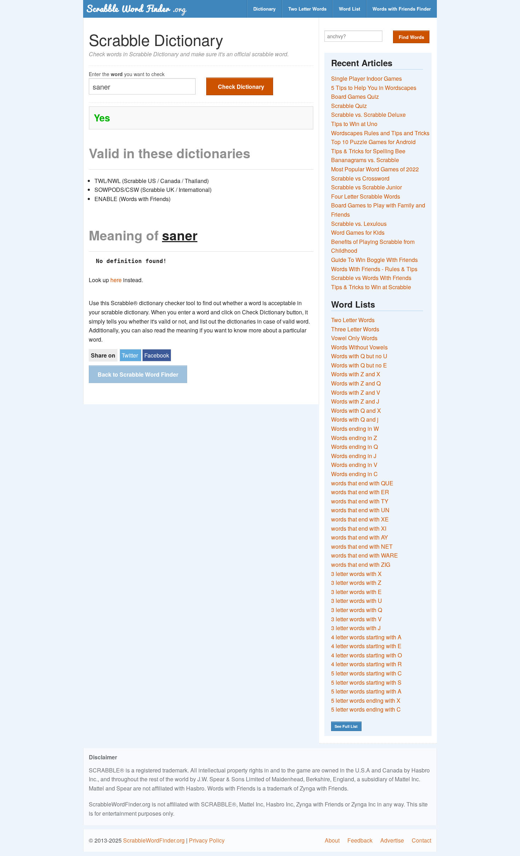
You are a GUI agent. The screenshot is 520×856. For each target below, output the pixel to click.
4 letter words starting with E (366, 646)
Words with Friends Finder (401, 8)
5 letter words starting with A (366, 691)
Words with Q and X (356, 410)
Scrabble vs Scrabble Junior (366, 187)
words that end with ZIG (360, 564)
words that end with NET (362, 546)
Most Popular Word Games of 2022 (375, 169)
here (116, 280)
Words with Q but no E (359, 365)
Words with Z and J (355, 401)
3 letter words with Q (356, 610)
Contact (421, 840)
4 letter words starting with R (366, 664)
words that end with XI (358, 528)
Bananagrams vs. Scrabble (365, 160)
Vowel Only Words (354, 338)
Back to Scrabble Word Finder (138, 374)
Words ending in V (354, 465)
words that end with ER (360, 492)
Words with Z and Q (356, 383)
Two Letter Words (307, 8)
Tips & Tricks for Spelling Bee (368, 151)
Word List (349, 8)
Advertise (392, 840)
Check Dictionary (241, 86)
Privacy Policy (207, 840)
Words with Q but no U (359, 356)
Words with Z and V (355, 392)
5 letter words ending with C (366, 709)
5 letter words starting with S (366, 682)
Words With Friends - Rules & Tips (374, 269)
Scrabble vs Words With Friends (371, 278)
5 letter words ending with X (365, 700)
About (332, 840)
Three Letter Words (355, 329)
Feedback (359, 840)
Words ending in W (355, 428)
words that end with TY (359, 501)
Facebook (156, 355)
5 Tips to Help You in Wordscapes (373, 88)
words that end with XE (360, 519)
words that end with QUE (362, 483)
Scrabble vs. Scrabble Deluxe (368, 114)
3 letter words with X (356, 574)
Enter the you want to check (126, 73)
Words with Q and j (355, 419)
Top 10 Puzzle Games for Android (373, 142)
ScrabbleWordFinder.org (154, 840)
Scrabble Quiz (349, 106)
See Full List (346, 726)
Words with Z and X (355, 374)
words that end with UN (360, 510)
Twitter (130, 355)
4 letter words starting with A (366, 637)
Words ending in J (353, 456)
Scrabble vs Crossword (360, 178)
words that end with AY (359, 537)
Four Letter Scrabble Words (365, 196)
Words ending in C (354, 474)
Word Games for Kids (358, 232)
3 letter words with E (356, 592)
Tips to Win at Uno (354, 124)
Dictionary (264, 8)
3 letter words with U (356, 601)
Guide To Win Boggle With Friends (374, 260)
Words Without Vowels (359, 347)
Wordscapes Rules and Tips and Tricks (380, 133)
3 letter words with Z (356, 582)
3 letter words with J (356, 628)
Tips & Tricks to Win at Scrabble (371, 287)
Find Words (411, 37)
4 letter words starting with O (366, 655)
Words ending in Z (354, 438)
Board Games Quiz (355, 96)
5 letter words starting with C (366, 673)
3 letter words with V (356, 619)
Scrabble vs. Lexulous (359, 223)
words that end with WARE (364, 555)
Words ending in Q (354, 447)
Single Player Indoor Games (366, 78)
